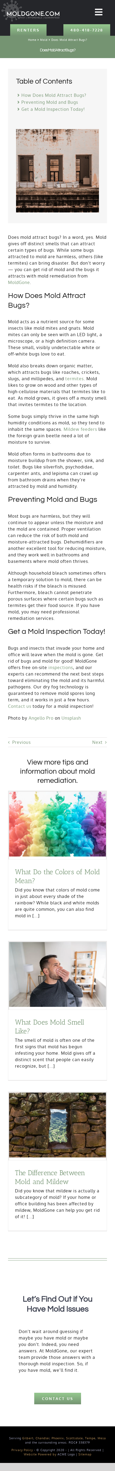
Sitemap (84, 1454)
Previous (21, 742)
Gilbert (27, 1438)
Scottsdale (74, 1438)
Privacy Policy (22, 1450)
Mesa (102, 1438)
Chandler (42, 1438)
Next (97, 742)
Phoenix (58, 1438)
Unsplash (71, 718)
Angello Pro (41, 718)
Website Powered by (40, 1454)
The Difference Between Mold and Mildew (50, 1177)
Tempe (90, 1438)
